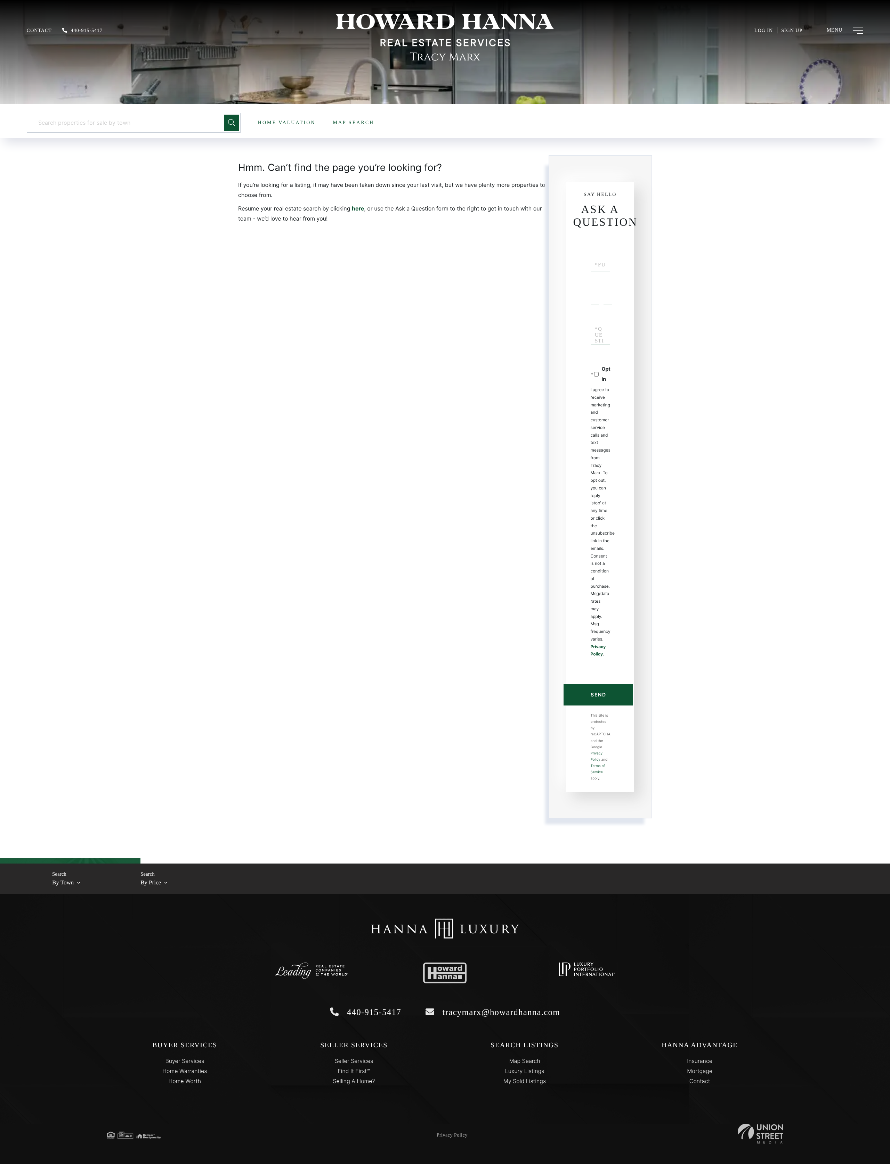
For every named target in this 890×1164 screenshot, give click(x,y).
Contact (39, 30)
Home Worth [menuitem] (184, 1081)
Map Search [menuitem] (524, 1060)
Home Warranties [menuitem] (184, 1070)
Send (598, 694)
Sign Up (791, 30)
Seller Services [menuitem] (354, 1060)
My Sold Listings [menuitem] (524, 1081)
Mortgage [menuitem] (699, 1070)
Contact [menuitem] (699, 1081)
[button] (231, 123)
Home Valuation (287, 122)
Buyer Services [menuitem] (184, 1060)
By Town (63, 882)
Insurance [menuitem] (699, 1060)
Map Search (353, 122)
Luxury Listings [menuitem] (524, 1070)
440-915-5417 (87, 30)
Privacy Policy (452, 1135)
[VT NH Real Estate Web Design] (760, 1134)
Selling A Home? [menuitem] (354, 1081)
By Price (150, 882)
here (358, 208)
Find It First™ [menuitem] (354, 1070)
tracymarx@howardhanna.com (500, 1012)
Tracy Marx (445, 57)
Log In (763, 30)
